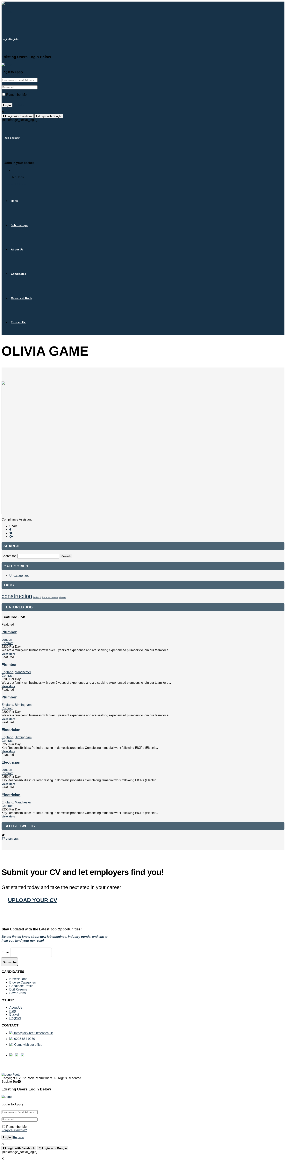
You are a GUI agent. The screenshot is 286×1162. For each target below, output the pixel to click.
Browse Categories (22, 982)
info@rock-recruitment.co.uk (33, 1033)
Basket (11, 184)
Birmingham (23, 704)
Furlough (37, 597)
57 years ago (10, 838)
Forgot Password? (14, 98)
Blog (12, 1011)
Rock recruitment (50, 597)
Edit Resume (18, 989)
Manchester (23, 672)
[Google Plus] (11, 536)
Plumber (9, 632)
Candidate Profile (21, 986)
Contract (7, 643)
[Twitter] (10, 533)
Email (6, 952)
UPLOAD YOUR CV (32, 900)
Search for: (9, 556)
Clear (22, 184)
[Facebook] (10, 529)
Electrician (11, 730)
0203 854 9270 (24, 1038)
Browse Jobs (18, 979)
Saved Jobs (17, 993)
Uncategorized (19, 575)
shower (62, 597)
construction (17, 596)
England (7, 672)
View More (8, 653)
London (7, 639)
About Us (15, 1007)
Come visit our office (27, 1044)
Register (18, 105)
